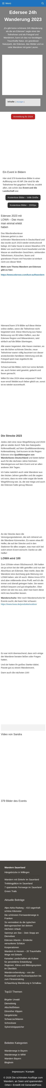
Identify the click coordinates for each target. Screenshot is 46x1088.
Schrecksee (10, 1023)
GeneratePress (33, 1085)
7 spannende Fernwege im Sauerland (23, 887)
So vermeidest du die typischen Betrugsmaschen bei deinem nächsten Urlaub (20, 925)
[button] (23, 116)
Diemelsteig (10, 1003)
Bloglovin (8, 1062)
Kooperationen (11, 947)
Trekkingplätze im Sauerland (18, 883)
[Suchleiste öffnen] (42, 3)
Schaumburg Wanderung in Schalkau (22, 983)
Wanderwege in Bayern (15, 1051)
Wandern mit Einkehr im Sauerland (21, 879)
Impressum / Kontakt (23, 1071)
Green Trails (10, 891)
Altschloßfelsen (11, 1007)
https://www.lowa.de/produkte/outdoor (19, 604)
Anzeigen (20, 102)
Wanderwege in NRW (15, 1054)
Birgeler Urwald (12, 999)
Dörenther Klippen (13, 1011)
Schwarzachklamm (13, 1019)
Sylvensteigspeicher (14, 1027)
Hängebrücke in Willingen (16, 872)
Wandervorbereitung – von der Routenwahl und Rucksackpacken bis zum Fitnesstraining (22, 975)
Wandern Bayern (12, 1058)
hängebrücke (10, 1015)
